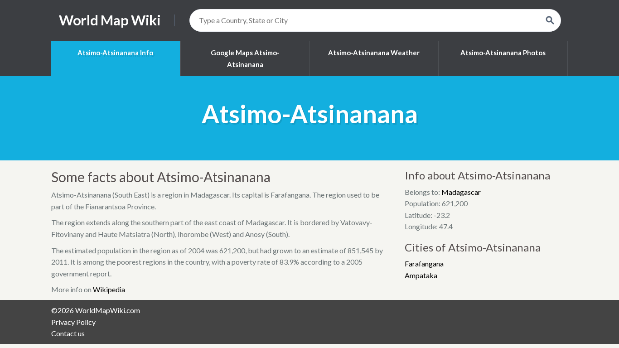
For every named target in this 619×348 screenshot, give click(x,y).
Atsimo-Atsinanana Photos (503, 52)
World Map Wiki (110, 20)
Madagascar (461, 192)
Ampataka (421, 275)
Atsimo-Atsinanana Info (115, 52)
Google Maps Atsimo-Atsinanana (245, 58)
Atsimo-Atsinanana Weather (374, 52)
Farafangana (424, 263)
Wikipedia (109, 289)
